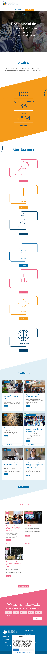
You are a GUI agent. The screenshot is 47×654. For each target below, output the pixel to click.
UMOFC (5, 381)
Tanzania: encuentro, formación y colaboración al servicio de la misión (34, 429)
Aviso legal (30, 652)
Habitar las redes (33, 528)
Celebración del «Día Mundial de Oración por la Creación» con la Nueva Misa (14, 564)
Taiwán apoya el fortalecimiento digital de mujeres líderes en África (12, 395)
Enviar (38, 618)
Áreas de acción (28, 634)
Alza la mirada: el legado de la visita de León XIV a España (12, 464)
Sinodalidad (28, 512)
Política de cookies (18, 652)
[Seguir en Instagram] (5, 645)
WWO (8, 381)
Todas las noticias (23, 487)
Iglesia (5, 449)
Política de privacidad (24, 652)
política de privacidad (19, 615)
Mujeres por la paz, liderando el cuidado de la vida (34, 395)
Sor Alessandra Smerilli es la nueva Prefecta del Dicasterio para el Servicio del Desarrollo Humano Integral (34, 464)
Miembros (27, 415)
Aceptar (15, 649)
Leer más (6, 406)
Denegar (22, 649)
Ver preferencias (30, 649)
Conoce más (23, 41)
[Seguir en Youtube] (10, 645)
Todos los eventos (23, 586)
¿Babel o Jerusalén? (12, 429)
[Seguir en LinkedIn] (8, 645)
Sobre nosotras (28, 633)
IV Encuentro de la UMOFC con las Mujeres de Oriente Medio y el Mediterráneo (14, 528)
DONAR (29, 9)
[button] (33, 637)
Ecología (7, 548)
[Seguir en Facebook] (3, 645)
